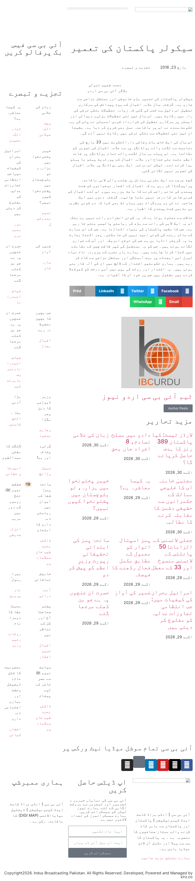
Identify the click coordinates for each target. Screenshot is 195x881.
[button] (97, 8)
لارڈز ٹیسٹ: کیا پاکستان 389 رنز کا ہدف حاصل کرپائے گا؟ (172, 448)
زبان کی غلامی (91, 434)
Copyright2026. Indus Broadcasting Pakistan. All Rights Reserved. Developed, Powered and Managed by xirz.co (98, 875)
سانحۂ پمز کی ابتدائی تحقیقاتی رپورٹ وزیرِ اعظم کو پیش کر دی (88, 557)
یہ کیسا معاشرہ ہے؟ (135, 484)
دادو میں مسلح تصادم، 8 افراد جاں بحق (131, 441)
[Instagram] (127, 765)
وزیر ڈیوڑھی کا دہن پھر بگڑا (44, 408)
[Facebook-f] (187, 765)
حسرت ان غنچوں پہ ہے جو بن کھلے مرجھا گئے (89, 602)
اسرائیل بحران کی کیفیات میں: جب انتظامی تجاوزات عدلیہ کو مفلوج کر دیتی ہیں (172, 609)
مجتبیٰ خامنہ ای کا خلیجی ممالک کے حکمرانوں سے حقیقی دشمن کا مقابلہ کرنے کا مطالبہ (173, 501)
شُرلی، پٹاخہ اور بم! (44, 451)
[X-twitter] (175, 765)
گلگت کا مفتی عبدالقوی (11, 451)
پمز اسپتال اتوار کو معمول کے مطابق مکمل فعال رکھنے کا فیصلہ (131, 557)
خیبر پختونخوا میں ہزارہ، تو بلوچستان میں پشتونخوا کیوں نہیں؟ (88, 494)
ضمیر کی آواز (133, 592)
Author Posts (178, 408)
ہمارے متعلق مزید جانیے (165, 857)
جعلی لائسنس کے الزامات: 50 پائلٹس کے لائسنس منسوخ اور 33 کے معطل (172, 553)
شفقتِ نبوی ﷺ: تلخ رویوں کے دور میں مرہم (13, 501)
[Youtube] (163, 765)
